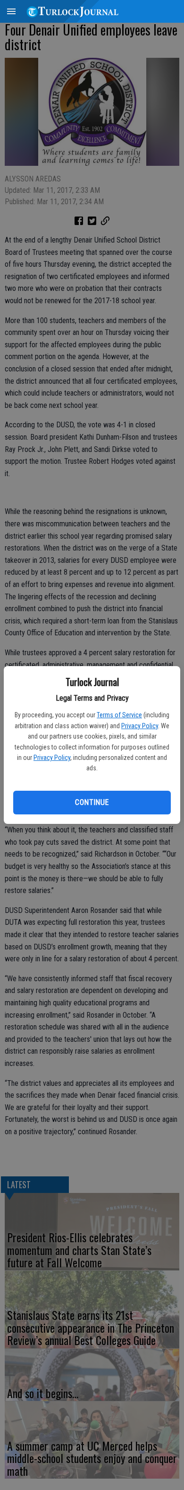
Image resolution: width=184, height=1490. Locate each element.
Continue (92, 802)
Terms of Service (119, 715)
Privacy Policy (139, 726)
